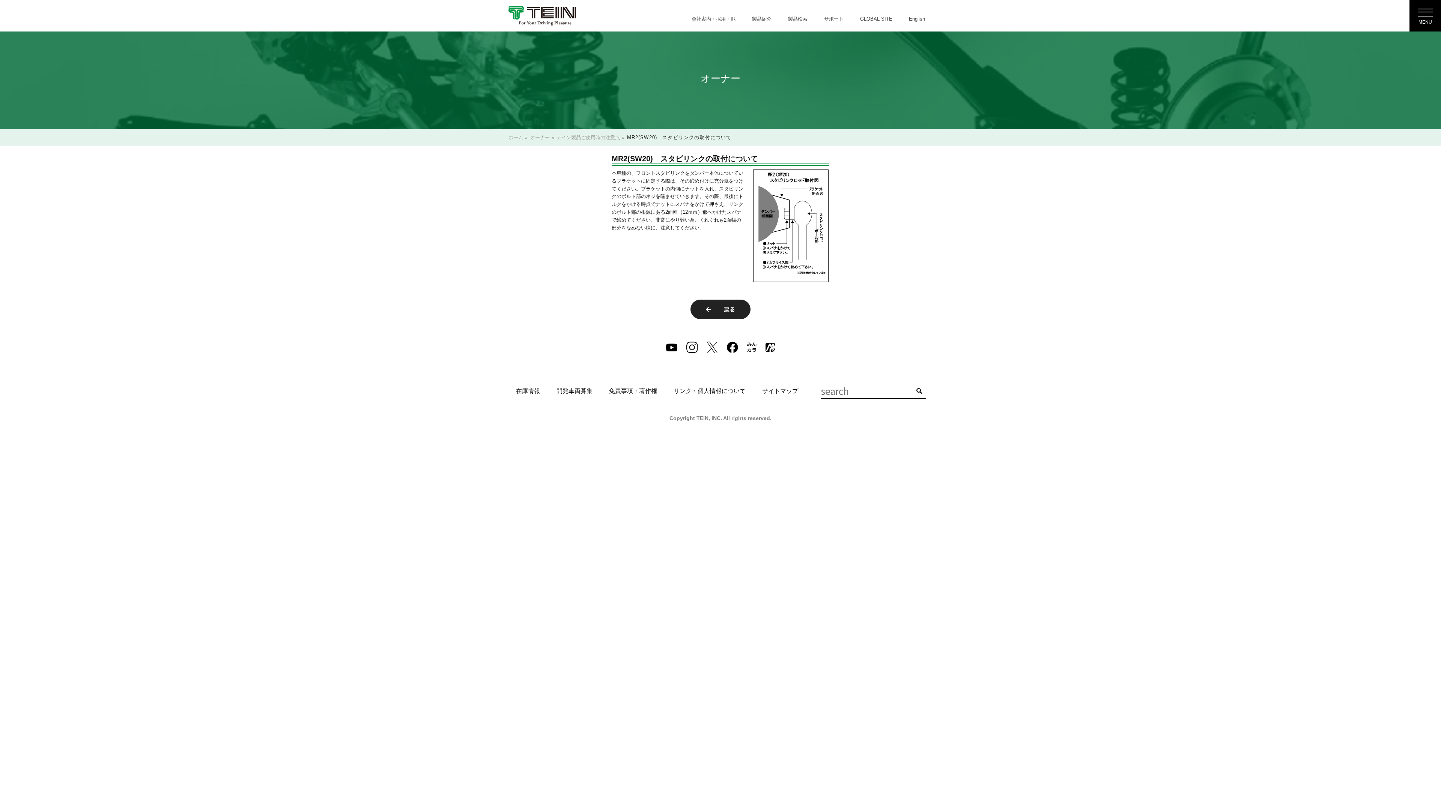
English (917, 19)
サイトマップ (780, 391)
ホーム (515, 137)
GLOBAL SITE (876, 19)
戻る (726, 309)
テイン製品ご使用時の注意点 (588, 137)
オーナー (540, 137)
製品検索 (798, 19)
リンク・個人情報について (710, 391)
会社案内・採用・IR (714, 19)
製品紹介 (762, 19)
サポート (834, 19)
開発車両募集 (575, 391)
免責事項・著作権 (633, 391)
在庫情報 (528, 391)
